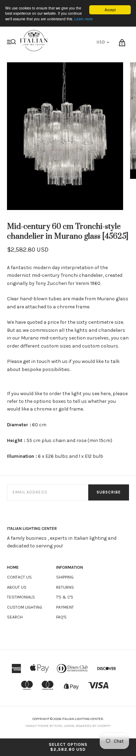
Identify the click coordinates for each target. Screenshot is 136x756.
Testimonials (21, 597)
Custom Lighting (24, 607)
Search (15, 617)
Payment (65, 607)
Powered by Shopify (93, 726)
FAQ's (61, 617)
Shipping (65, 577)
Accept (110, 9)
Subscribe (109, 492)
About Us (17, 587)
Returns (65, 587)
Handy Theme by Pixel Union (49, 726)
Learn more (83, 18)
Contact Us (19, 577)
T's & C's (64, 597)
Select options (68, 747)
